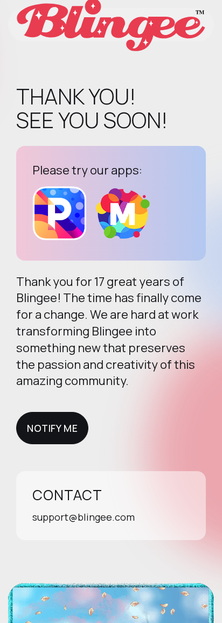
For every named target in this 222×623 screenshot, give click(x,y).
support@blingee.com (83, 516)
